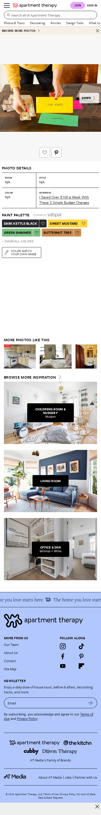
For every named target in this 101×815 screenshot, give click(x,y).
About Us (11, 652)
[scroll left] (8, 356)
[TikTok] (81, 646)
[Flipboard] (81, 666)
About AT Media (50, 777)
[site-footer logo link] (15, 777)
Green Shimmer (17, 233)
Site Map (10, 668)
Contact (10, 660)
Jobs (68, 777)
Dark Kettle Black (20, 223)
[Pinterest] (81, 656)
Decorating (37, 22)
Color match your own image (24, 252)
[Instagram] (63, 646)
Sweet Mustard (63, 223)
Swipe (86, 98)
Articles (55, 22)
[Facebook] (63, 656)
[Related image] (20, 356)
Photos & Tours (14, 22)
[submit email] (90, 702)
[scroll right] (93, 356)
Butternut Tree (58, 233)
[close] (97, 806)
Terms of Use (51, 794)
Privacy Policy (27, 719)
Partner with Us (86, 777)
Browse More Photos (18, 31)
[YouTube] (63, 666)
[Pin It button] (56, 152)
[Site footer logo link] (50, 621)
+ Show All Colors (18, 241)
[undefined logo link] (35, 5)
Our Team (11, 644)
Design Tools (74, 22)
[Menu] (7, 5)
